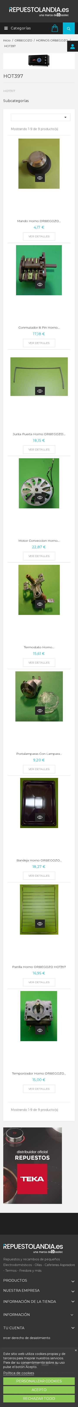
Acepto (39, 1390)
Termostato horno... (39, 647)
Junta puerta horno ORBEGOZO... (39, 434)
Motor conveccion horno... (39, 541)
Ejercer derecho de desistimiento (25, 1338)
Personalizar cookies (39, 1381)
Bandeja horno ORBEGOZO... (39, 860)
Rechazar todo (39, 1399)
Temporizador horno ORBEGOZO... (39, 1073)
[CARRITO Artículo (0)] (55, 28)
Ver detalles (39, 236)
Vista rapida (40, 178)
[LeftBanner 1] (32, 1165)
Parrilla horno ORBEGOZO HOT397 (39, 967)
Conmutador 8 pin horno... (39, 327)
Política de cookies (18, 1373)
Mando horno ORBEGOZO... (39, 221)
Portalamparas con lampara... (39, 754)
